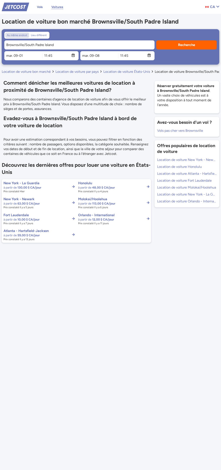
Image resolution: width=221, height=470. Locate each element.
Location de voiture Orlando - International (187, 201)
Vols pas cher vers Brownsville (180, 131)
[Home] (15, 7)
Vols (40, 7)
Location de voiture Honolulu (179, 167)
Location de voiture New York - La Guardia (187, 194)
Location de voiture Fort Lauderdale (184, 180)
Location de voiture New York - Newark (187, 160)
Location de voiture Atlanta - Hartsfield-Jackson (187, 173)
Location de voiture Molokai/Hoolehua (186, 187)
